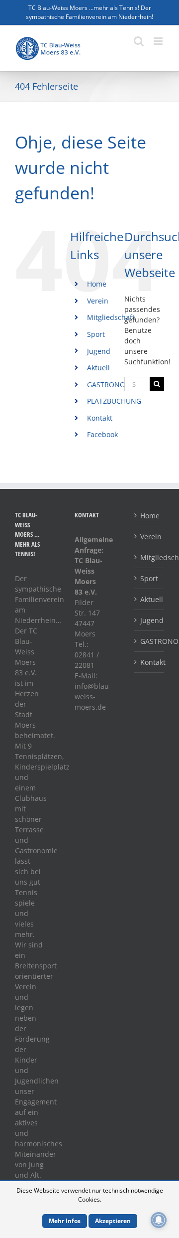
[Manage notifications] (159, 1220)
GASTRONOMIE (112, 384)
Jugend (98, 351)
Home (96, 284)
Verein (97, 301)
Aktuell (98, 367)
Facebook (102, 434)
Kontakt (99, 418)
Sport (96, 334)
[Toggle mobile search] (139, 41)
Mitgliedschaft (111, 317)
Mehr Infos (65, 1221)
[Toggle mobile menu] (159, 41)
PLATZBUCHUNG (114, 401)
